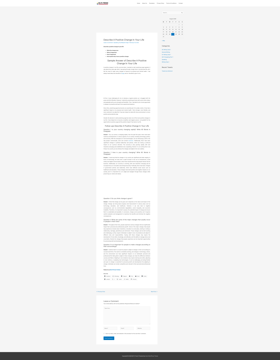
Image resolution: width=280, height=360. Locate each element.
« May (163, 40)
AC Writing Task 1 (166, 49)
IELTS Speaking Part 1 (167, 57)
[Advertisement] (127, 22)
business (130, 140)
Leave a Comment (108, 42)
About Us (144, 3)
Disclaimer (152, 3)
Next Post (154, 291)
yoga (123, 73)
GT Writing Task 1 (166, 54)
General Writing (166, 52)
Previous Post (100, 291)
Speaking (116, 42)
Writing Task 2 (165, 62)
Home (138, 3)
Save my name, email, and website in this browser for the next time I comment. (126, 333)
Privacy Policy (160, 3)
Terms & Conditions (171, 3)
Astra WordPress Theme (151, 356)
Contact (181, 3)
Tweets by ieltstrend (167, 71)
